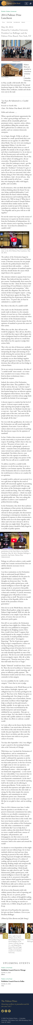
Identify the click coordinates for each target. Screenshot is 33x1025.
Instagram (9, 1011)
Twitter (9, 22)
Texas (2, 986)
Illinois (3, 974)
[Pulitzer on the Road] (10, 3)
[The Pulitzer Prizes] (16, 1001)
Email (23, 22)
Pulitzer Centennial (11, 11)
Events (3, 11)
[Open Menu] (26, 3)
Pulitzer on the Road (6, 967)
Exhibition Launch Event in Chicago (13, 970)
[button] (16, 928)
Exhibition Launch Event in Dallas (12, 981)
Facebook (17, 22)
